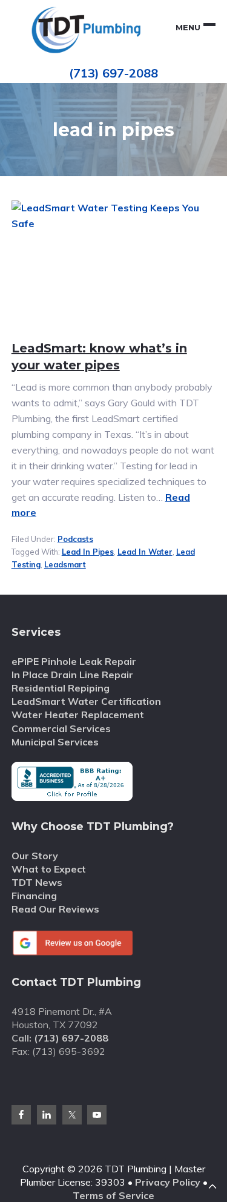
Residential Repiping (61, 688)
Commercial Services (61, 728)
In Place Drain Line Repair (72, 675)
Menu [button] (188, 27)
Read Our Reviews (55, 909)
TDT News (37, 882)
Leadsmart (65, 564)
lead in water (145, 551)
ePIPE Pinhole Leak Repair (74, 661)
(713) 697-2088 (113, 73)
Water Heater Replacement (78, 714)
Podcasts (75, 539)
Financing (34, 896)
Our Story (35, 856)
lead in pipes (88, 551)
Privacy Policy (167, 1182)
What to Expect (49, 869)
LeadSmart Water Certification (86, 701)
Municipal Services (55, 742)
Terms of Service (113, 1195)
